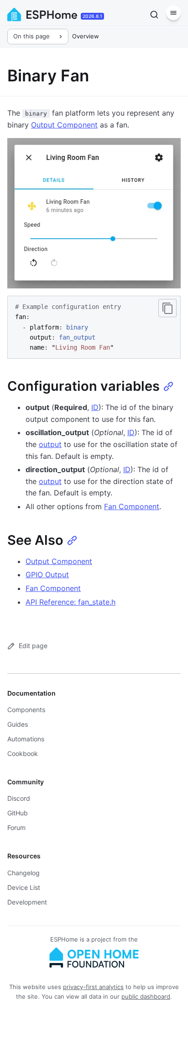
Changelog (23, 873)
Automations (25, 739)
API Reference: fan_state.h (70, 602)
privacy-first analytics (93, 986)
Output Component (64, 124)
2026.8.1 (92, 16)
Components (26, 709)
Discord (18, 798)
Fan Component (131, 506)
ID (95, 407)
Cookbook (22, 753)
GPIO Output (47, 574)
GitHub (17, 813)
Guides (17, 724)
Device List (23, 887)
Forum (16, 827)
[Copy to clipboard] (167, 308)
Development (27, 902)
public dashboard (145, 996)
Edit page (33, 645)
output (50, 444)
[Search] (154, 14)
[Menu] (173, 12)
